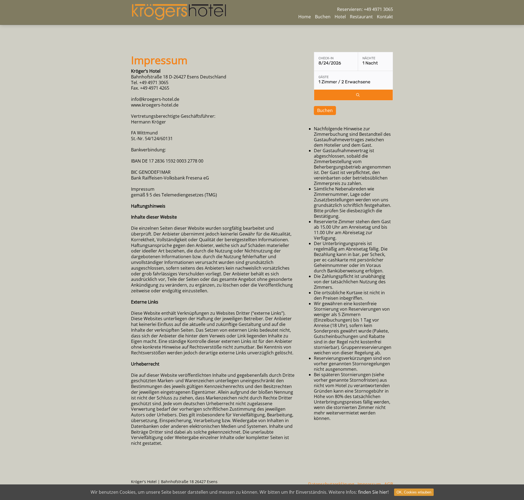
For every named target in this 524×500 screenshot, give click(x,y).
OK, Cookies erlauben (414, 492)
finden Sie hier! (373, 492)
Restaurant (361, 16)
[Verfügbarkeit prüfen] (358, 95)
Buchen (323, 16)
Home (304, 16)
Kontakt (385, 16)
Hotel (340, 16)
